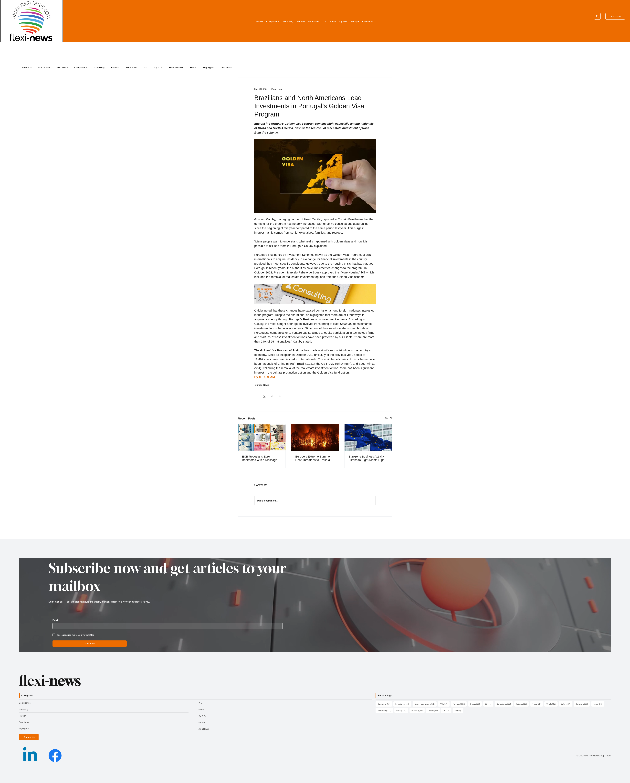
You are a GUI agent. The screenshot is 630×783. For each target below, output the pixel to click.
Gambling (99, 67)
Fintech (115, 67)
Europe (202, 722)
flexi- (50, 680)
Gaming (418, 710)
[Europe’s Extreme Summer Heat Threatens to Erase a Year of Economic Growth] (315, 437)
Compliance (80, 67)
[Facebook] (55, 755)
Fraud (537, 703)
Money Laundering (426, 703)
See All (388, 418)
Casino (434, 710)
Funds (193, 67)
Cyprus (476, 703)
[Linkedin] (30, 755)
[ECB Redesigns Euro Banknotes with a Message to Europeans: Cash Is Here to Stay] (261, 437)
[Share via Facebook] (255, 396)
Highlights (208, 67)
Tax (145, 67)
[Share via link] (280, 396)
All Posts (27, 67)
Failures (522, 703)
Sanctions (131, 67)
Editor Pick (44, 67)
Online (566, 703)
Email (55, 620)
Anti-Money (385, 710)
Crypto (552, 703)
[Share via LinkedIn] (271, 396)
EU (489, 703)
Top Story (62, 67)
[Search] (597, 16)
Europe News (176, 67)
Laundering (403, 703)
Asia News (226, 67)
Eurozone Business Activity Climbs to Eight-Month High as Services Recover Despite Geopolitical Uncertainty (367, 458)
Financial (460, 703)
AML (445, 703)
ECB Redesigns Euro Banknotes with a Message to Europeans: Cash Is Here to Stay (261, 458)
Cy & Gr (158, 67)
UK (447, 710)
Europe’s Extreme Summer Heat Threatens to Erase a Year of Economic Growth (313, 458)
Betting (402, 710)
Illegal (598, 703)
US (459, 710)
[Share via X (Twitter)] (263, 396)
